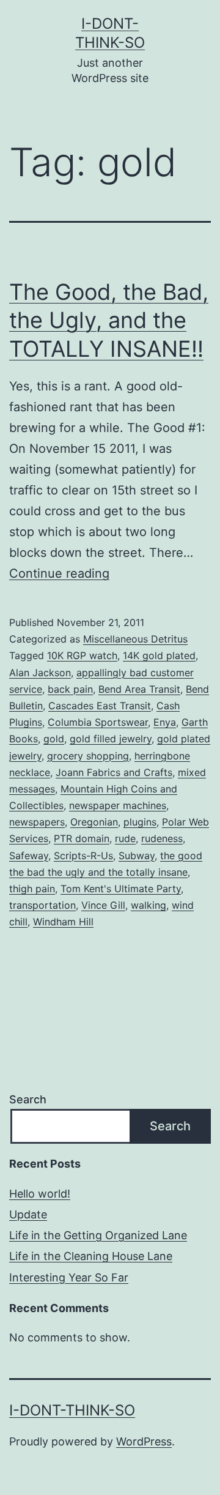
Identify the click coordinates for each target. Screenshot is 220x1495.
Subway (137, 855)
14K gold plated (159, 655)
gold (53, 739)
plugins (139, 822)
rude (125, 838)
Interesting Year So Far (68, 1277)
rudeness (162, 838)
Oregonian (94, 822)
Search (27, 1099)
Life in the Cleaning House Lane (90, 1256)
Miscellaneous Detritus (135, 639)
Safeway (28, 855)
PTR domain (81, 838)
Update (28, 1214)
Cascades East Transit (99, 705)
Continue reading (59, 573)
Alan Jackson (40, 672)
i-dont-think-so (72, 1410)
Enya (164, 722)
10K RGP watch (82, 655)
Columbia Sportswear (98, 722)
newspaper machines (117, 805)
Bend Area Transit (139, 689)
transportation (42, 905)
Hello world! (39, 1193)
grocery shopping (88, 756)
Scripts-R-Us (83, 855)
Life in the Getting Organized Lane (98, 1235)
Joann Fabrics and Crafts (114, 772)
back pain (70, 689)
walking (148, 905)
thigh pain (32, 888)
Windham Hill (63, 921)
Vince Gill (103, 905)
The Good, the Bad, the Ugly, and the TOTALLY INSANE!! (108, 320)
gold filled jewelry (111, 739)
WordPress (144, 1441)
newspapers (37, 822)
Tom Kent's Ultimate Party (121, 888)
